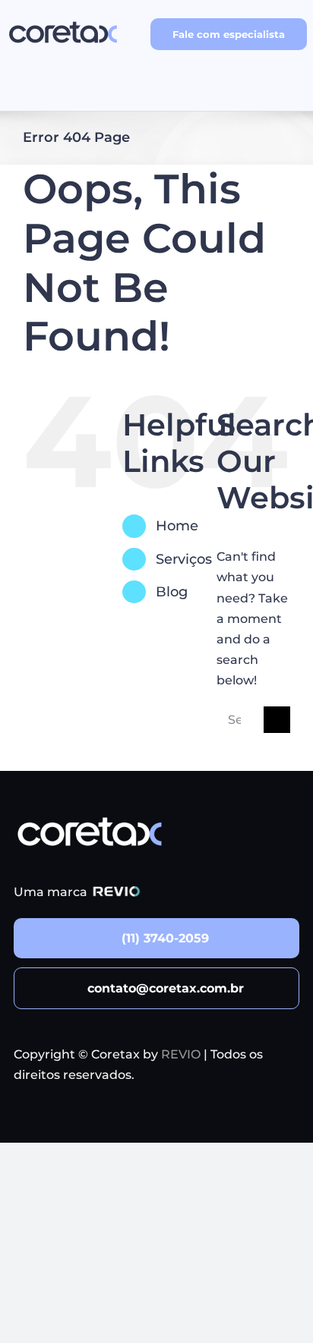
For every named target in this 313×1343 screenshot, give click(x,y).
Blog (172, 591)
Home (177, 525)
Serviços (184, 559)
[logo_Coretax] (63, 21)
